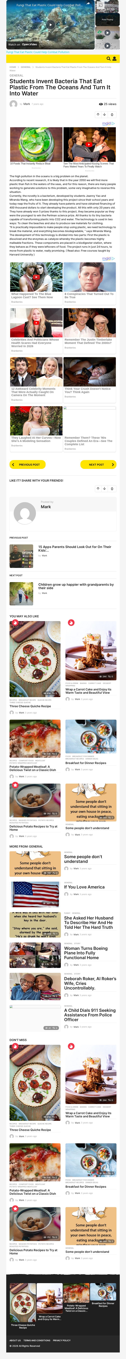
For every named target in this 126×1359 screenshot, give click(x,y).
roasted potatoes (19, 823)
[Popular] (15, 785)
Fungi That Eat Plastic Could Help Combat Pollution (50, 5)
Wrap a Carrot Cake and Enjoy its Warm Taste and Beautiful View (88, 691)
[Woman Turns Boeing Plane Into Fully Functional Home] (35, 955)
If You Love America (84, 886)
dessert (107, 683)
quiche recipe (45, 700)
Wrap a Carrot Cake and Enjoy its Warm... (49, 1317)
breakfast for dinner (83, 756)
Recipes (13, 700)
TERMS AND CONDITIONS (36, 1340)
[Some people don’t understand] (90, 803)
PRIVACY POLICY (62, 1340)
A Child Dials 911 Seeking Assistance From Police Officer (90, 1015)
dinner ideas (91, 759)
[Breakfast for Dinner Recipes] (90, 736)
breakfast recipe (27, 700)
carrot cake (94, 683)
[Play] (107, 32)
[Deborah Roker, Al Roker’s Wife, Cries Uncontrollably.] (35, 986)
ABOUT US (15, 1340)
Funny (67, 913)
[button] (109, 58)
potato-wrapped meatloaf (23, 763)
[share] (88, 3)
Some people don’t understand (87, 828)
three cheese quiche (20, 702)
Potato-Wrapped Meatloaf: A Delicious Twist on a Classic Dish (33, 768)
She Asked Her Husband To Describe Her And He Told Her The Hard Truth (88, 922)
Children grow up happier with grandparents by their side (76, 586)
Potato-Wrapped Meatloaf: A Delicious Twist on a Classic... (76, 1308)
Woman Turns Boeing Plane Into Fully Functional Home (86, 953)
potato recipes (46, 820)
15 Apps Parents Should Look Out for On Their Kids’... (74, 548)
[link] (11, 5)
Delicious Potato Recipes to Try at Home (33, 828)
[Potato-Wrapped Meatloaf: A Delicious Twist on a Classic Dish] (35, 739)
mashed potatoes (28, 820)
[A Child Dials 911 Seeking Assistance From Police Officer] (35, 1018)
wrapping (70, 686)
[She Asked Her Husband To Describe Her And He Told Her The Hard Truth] (35, 925)
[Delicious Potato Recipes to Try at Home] (35, 801)
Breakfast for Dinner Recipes (85, 763)
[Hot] (15, 622)
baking (83, 683)
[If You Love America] (35, 894)
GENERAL (16, 75)
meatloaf (40, 761)
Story (77, 943)
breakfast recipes (74, 759)
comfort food (26, 761)
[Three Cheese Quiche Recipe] (35, 659)
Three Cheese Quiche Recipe (30, 706)
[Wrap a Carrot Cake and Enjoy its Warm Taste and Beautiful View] (90, 650)
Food (68, 756)
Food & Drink (71, 683)
